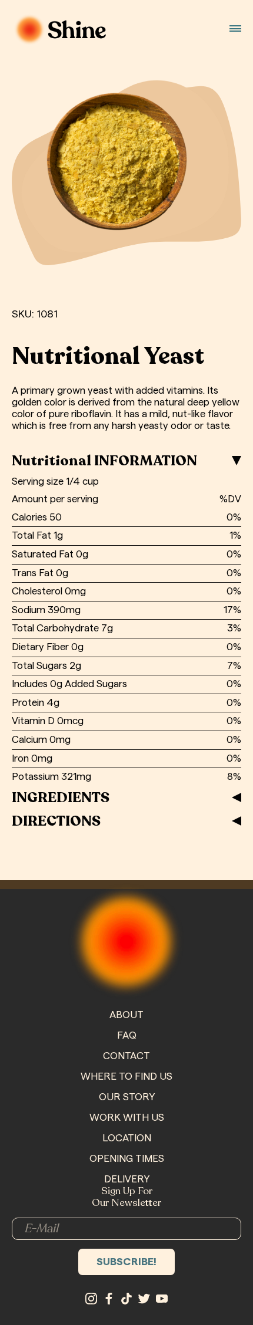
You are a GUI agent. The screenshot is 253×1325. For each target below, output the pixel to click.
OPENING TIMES (126, 1159)
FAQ (127, 1035)
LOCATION (126, 1138)
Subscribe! (126, 1261)
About (126, 1015)
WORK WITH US (126, 1118)
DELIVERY (126, 1179)
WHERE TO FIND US (126, 1076)
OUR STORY (127, 1097)
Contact (126, 1056)
